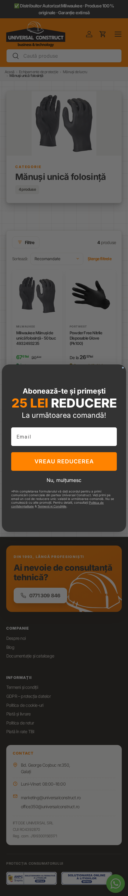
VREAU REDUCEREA (64, 461)
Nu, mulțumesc (64, 480)
